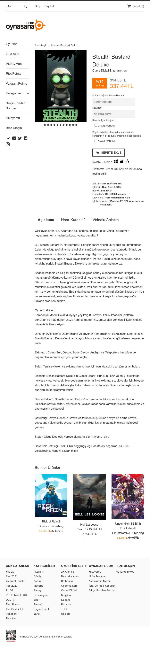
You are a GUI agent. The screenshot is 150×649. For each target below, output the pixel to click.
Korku (37, 581)
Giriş (37, 6)
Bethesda (67, 581)
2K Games (67, 571)
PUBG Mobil (14, 63)
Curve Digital (69, 590)
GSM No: (97, 107)
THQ (64, 609)
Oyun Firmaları (74, 566)
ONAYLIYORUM (106, 125)
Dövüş (37, 576)
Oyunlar (11, 44)
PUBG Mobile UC (16, 595)
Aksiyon (38, 571)
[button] (39, 88)
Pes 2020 (12, 585)
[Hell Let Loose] (89, 497)
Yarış (37, 613)
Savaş (37, 590)
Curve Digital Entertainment (109, 70)
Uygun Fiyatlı (41, 609)
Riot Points (13, 73)
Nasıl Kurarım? (73, 219)
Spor (36, 599)
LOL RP (10, 599)
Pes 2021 (12, 576)
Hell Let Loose (89, 524)
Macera (38, 585)
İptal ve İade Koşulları (102, 585)
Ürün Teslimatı (97, 576)
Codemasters (69, 585)
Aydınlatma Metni (99, 581)
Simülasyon (41, 595)
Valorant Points (16, 83)
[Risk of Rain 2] (51, 495)
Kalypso (66, 595)
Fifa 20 (10, 571)
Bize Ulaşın (14, 128)
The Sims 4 (13, 604)
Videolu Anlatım (106, 219)
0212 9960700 (125, 571)
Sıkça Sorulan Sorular (15, 105)
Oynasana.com (101, 566)
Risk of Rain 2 (51, 521)
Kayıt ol (49, 6)
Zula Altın (12, 53)
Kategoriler (17, 93)
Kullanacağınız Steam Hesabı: (108, 95)
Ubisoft (65, 613)
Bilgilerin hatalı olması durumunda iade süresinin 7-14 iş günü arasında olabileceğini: (116, 133)
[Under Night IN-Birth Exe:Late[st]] (128, 496)
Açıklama (46, 219)
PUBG (9, 590)
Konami (65, 599)
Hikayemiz (13, 118)
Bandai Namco (70, 576)
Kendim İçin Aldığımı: (103, 120)
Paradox (66, 604)
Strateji (38, 604)
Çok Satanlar (17, 566)
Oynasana (44, 636)
